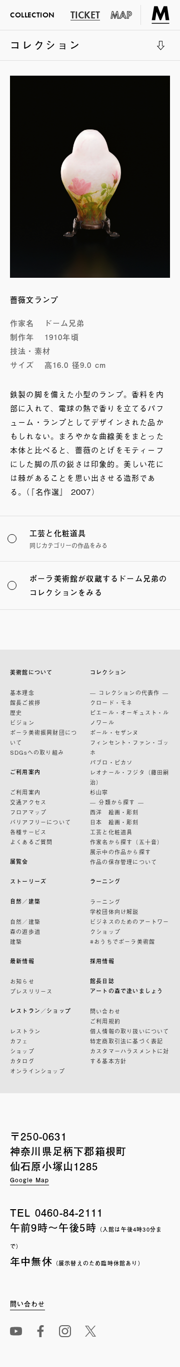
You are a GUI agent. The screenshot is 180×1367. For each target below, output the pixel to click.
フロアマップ (28, 812)
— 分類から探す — (117, 802)
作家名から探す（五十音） (126, 842)
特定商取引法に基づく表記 (126, 1041)
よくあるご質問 (31, 842)
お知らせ (22, 981)
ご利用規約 (105, 1021)
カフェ (19, 1041)
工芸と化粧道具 (111, 832)
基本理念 (22, 692)
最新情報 (22, 961)
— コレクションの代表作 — (129, 692)
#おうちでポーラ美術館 (122, 941)
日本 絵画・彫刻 (114, 822)
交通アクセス (28, 802)
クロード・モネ (111, 702)
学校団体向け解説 (114, 911)
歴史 (16, 712)
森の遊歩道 (25, 931)
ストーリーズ (28, 881)
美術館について (31, 672)
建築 (16, 941)
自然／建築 (25, 901)
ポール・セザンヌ (114, 732)
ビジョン (22, 722)
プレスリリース (31, 991)
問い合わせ (105, 1011)
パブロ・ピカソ (111, 762)
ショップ (22, 1051)
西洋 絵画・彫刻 (114, 812)
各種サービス (28, 832)
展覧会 (19, 861)
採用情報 (102, 961)
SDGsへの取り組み (37, 752)
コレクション (46, 48)
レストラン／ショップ (40, 1011)
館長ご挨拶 (25, 702)
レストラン (25, 1031)
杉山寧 (99, 792)
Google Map (29, 1179)
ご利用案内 (25, 772)
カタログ (22, 1061)
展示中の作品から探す (120, 852)
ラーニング (105, 881)
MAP (121, 14)
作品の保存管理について (123, 862)
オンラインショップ (37, 1071)
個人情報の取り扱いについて (130, 1031)
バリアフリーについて (40, 822)
